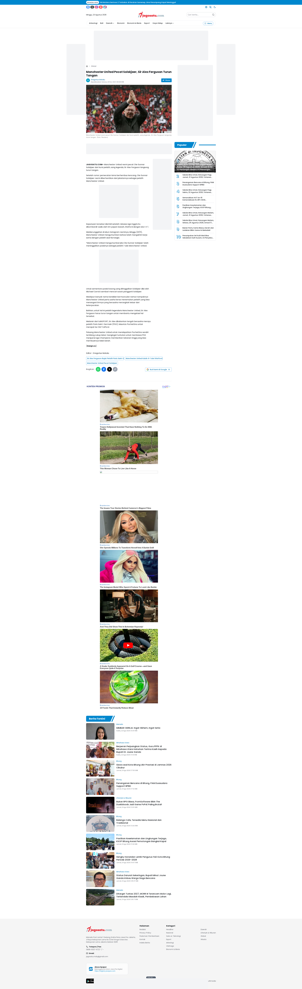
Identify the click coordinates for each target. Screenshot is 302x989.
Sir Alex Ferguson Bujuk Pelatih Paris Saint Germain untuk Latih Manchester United (105, 358)
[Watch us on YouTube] (101, 7)
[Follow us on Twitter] (92, 7)
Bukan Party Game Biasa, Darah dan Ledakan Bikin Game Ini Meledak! (198, 229)
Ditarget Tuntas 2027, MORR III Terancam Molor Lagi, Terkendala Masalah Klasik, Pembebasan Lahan (143, 895)
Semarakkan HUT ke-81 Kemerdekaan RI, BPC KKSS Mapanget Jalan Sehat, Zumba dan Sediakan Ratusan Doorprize (197, 201)
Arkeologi (93, 23)
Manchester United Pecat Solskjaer (102, 363)
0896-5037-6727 (93, 949)
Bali (101, 23)
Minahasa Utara (122, 743)
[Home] (87, 66)
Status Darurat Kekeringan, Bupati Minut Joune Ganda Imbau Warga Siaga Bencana (141, 877)
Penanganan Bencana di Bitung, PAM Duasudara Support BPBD (141, 784)
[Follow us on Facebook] (88, 7)
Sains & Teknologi (173, 936)
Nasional (169, 933)
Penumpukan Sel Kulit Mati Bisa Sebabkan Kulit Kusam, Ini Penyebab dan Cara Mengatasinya (198, 237)
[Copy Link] (115, 369)
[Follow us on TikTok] (105, 7)
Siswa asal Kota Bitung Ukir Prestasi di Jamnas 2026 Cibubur (143, 766)
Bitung (119, 761)
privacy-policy (145, 933)
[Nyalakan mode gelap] (215, 7)
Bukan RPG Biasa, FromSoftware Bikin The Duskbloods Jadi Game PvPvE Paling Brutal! (139, 803)
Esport (147, 23)
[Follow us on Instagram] (96, 7)
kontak (142, 939)
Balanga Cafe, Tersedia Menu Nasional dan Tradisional (138, 821)
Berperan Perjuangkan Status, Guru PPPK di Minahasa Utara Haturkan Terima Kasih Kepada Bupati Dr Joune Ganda (141, 749)
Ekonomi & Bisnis (134, 23)
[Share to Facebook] (103, 369)
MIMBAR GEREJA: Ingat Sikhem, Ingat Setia (138, 727)
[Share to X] (109, 369)
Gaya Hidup (158, 23)
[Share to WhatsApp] (98, 369)
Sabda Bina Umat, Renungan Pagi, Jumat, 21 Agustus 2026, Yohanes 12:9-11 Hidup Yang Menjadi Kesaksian (197, 178)
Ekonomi (120, 23)
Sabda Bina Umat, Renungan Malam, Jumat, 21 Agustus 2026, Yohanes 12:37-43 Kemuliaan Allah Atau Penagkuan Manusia (198, 216)
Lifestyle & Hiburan (124, 798)
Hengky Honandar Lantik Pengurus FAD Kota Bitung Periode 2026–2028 (143, 858)
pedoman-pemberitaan (149, 936)
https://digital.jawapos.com (105, 971)
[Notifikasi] (210, 7)
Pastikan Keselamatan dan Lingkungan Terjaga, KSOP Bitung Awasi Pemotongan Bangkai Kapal (141, 840)
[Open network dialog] (206, 7)
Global (93, 66)
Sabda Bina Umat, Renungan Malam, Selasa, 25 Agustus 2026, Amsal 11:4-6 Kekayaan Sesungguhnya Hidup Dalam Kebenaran (198, 223)
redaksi (143, 929)
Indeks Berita (145, 943)
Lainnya (169, 23)
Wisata (203, 939)
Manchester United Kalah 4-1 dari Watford (144, 358)
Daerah (109, 23)
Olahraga (170, 946)
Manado (119, 724)
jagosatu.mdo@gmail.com (97, 956)
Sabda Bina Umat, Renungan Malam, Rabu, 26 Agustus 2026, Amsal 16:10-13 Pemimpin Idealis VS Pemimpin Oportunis (195, 168)
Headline (169, 929)
